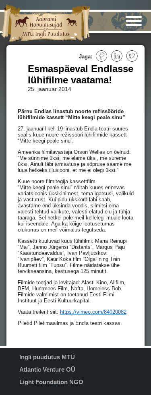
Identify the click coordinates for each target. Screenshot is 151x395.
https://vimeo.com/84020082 (93, 312)
